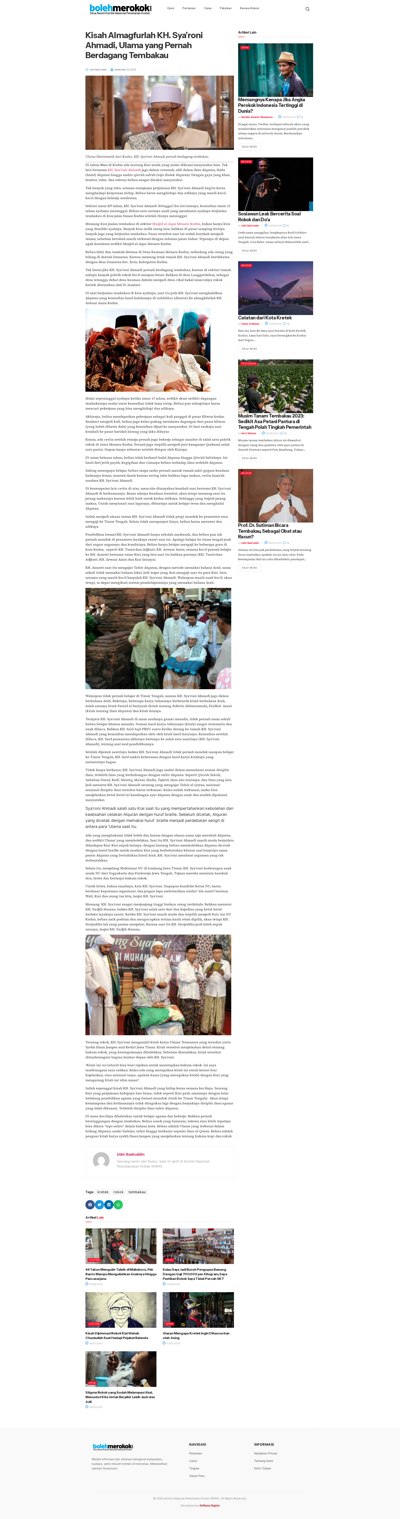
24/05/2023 (289, 117)
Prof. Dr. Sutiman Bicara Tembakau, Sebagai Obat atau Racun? (270, 531)
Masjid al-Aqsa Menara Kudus (176, 223)
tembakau (137, 1192)
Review (246, 161)
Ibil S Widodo (248, 433)
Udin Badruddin (131, 1154)
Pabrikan (226, 8)
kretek (103, 1192)
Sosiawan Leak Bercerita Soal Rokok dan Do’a (269, 216)
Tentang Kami (263, 1461)
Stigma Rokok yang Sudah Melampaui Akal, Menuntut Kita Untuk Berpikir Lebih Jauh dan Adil (120, 1397)
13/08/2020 (275, 323)
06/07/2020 (275, 542)
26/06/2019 (274, 225)
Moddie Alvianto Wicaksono (257, 117)
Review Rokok (249, 8)
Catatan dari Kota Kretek (265, 318)
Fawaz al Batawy (250, 323)
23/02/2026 (173, 1343)
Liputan (94, 1260)
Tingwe (194, 1468)
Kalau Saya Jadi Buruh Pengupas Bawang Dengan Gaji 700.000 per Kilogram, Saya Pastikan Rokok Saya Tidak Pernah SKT (195, 1274)
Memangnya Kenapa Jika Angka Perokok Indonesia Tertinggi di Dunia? (271, 105)
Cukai (207, 8)
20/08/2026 (96, 1284)
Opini (170, 8)
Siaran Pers (197, 1476)
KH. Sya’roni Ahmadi (124, 170)
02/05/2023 (272, 433)
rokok (119, 1192)
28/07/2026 (95, 1343)
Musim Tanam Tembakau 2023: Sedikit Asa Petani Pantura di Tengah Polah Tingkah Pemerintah (274, 421)
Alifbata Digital (209, 1505)
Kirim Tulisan (262, 1468)
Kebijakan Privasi (265, 1453)
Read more (249, 146)
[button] (90, 1204)
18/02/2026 (95, 1407)
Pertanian (189, 8)
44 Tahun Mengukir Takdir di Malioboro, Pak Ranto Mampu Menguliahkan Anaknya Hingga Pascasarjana (120, 1274)
